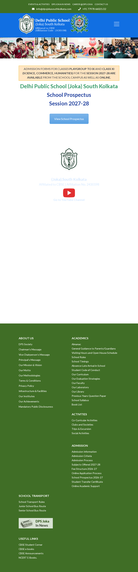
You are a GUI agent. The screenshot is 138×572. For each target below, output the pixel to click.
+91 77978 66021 (92, 8)
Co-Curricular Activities (84, 420)
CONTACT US (101, 4)
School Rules (79, 357)
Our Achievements (29, 401)
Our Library (78, 391)
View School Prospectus (69, 118)
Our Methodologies (29, 375)
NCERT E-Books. (28, 557)
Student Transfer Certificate (87, 481)
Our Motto (25, 370)
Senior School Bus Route (32, 510)
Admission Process (82, 460)
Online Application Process (87, 473)
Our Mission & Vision (30, 365)
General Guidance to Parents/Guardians (94, 348)
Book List (77, 404)
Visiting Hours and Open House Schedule (94, 352)
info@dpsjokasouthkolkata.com (53, 8)
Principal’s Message (29, 359)
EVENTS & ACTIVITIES (38, 4)
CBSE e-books (26, 548)
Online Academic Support (86, 486)
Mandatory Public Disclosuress (36, 406)
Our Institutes (27, 396)
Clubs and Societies (82, 424)
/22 (104, 8)
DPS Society (25, 344)
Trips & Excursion (81, 428)
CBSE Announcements (31, 553)
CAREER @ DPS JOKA (82, 4)
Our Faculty (78, 382)
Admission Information (84, 451)
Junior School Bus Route (32, 506)
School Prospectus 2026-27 (87, 477)
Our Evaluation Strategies (86, 378)
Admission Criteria (82, 455)
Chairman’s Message (30, 349)
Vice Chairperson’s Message (34, 354)
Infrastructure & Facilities (33, 391)
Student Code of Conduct (86, 370)
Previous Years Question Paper (89, 395)
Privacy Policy (26, 385)
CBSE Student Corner (30, 544)
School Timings (80, 361)
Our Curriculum (80, 374)
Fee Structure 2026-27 (84, 468)
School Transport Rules (32, 501)
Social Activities (80, 433)
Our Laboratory (80, 387)
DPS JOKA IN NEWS (61, 4)
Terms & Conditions (30, 380)
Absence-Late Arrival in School (88, 365)
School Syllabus (80, 400)
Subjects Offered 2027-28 (86, 464)
